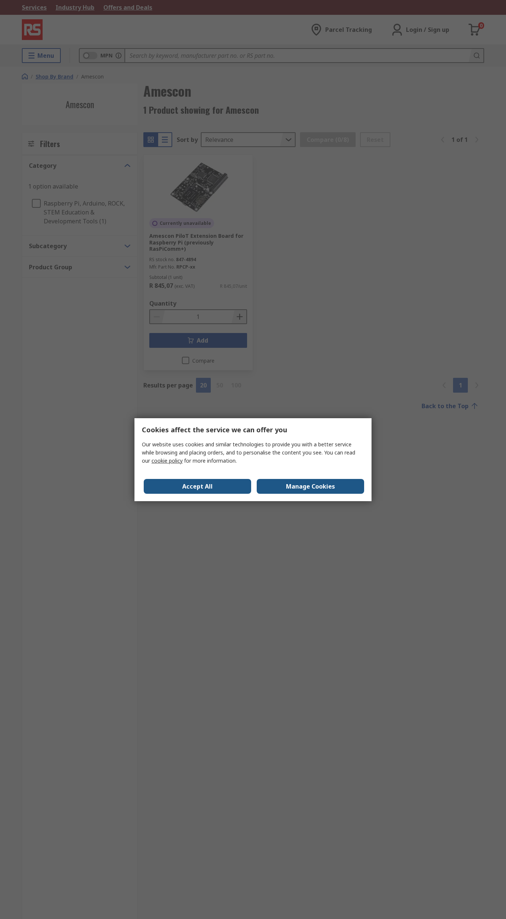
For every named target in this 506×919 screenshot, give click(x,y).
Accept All (197, 486)
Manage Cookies (310, 486)
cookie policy (167, 460)
